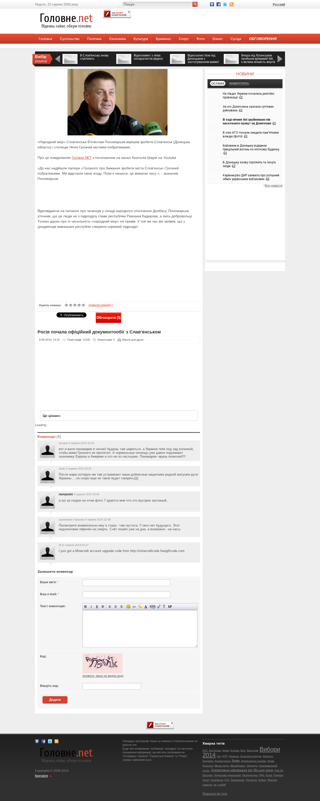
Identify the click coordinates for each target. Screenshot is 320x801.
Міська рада (221, 765)
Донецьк (234, 756)
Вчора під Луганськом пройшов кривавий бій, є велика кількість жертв (258, 59)
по (215, 784)
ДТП (224, 756)
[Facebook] (218, 4)
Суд (226, 780)
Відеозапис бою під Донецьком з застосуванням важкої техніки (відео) (203, 60)
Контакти (41, 776)
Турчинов (251, 780)
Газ (219, 756)
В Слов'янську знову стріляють (94, 57)
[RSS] (232, 4)
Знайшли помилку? (100, 304)
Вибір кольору (145, 606)
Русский (279, 4)
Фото (200, 39)
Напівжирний (85, 606)
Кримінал (163, 39)
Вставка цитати (158, 606)
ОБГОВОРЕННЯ (262, 39)
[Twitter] (225, 4)
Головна (45, 39)
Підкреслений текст (97, 606)
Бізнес (217, 39)
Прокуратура (250, 775)
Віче (243, 750)
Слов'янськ (216, 780)
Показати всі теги (214, 794)
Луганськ (207, 765)
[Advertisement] (96, 194)
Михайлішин (237, 765)
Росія (269, 775)
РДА (261, 775)
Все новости (273, 185)
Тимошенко (237, 780)
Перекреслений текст (103, 606)
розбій (222, 784)
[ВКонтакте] (212, 4)
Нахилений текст (91, 606)
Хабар (262, 780)
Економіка (117, 39)
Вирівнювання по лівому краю (110, 606)
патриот (66, 494)
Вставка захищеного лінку (140, 606)
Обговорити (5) (108, 317)
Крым (271, 761)
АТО (205, 750)
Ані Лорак (215, 750)
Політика (94, 39)
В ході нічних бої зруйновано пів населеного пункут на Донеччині (247, 121)
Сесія (205, 780)
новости (207, 784)
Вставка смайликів (128, 606)
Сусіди (235, 39)
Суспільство (70, 39)
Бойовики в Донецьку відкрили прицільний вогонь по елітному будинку (251, 147)
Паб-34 (278, 770)
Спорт (184, 39)
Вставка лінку (134, 606)
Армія (225, 750)
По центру (115, 606)
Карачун (268, 756)
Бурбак (234, 750)
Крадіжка (207, 761)
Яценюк (272, 780)
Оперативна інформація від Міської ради (242, 770)
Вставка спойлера (170, 606)
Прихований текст (153, 606)
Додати (55, 700)
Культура (141, 39)
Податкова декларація (227, 775)
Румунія (278, 775)
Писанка (207, 775)
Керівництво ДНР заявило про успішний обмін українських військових (251, 177)
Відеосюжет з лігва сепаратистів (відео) (148, 57)
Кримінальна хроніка (253, 761)
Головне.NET (82, 158)
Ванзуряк (252, 750)
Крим (236, 761)
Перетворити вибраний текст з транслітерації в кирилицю (164, 606)
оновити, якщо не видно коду (103, 676)
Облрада (252, 765)
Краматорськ (222, 761)
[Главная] (66, 32)
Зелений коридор (251, 756)
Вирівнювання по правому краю (121, 606)
